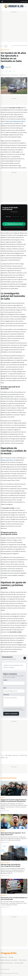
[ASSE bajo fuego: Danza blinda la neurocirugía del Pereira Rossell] (14, 853)
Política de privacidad (18, 963)
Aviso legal (11, 957)
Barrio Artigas (8, 755)
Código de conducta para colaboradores (9, 960)
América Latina (24, 1)
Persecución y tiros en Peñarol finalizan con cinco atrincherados (14, 898)
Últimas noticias (5, 46)
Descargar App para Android (15, 224)
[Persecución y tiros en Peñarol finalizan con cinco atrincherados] (14, 886)
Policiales (3, 757)
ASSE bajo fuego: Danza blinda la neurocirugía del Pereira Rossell (10, 865)
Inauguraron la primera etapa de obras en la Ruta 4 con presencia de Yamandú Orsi (13, 800)
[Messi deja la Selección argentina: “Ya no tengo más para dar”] (14, 821)
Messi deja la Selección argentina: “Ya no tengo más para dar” (13, 833)
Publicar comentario (11, 713)
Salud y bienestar (5, 862)
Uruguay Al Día (8, 67)
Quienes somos (4, 957)
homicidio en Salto (23, 755)
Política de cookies (23, 960)
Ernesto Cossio (15, 755)
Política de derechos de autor (7, 963)
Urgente (3, 797)
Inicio (2, 46)
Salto (6, 757)
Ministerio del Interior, (7, 460)
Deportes (3, 830)
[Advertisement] (14, 27)
